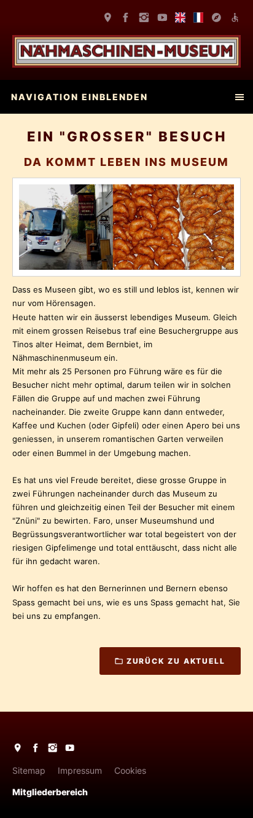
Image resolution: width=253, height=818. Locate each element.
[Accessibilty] (234, 17)
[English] (180, 17)
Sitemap (28, 770)
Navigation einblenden (79, 97)
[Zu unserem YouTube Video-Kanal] (162, 17)
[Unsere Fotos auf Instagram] (144, 17)
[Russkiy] (217, 17)
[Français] (198, 17)
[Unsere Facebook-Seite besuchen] (126, 17)
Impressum (80, 770)
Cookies (130, 770)
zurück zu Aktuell (175, 661)
